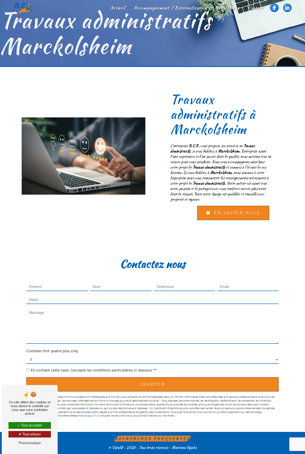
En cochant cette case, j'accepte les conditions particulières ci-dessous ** (94, 370)
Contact (256, 8)
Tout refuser (31, 434)
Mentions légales (184, 447)
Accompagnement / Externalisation (170, 8)
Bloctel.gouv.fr (87, 415)
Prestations (227, 8)
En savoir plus (236, 213)
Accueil (118, 8)
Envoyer (152, 384)
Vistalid (117, 447)
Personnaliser (30, 443)
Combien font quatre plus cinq (52, 351)
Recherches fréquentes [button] (152, 438)
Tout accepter (31, 425)
